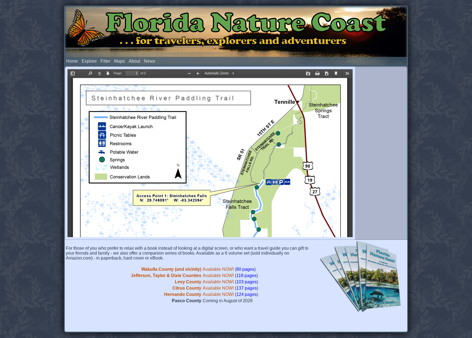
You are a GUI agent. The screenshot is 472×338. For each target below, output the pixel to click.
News (149, 61)
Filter (105, 61)
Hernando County (182, 294)
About (134, 61)
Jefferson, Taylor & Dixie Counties (166, 275)
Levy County (188, 281)
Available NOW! (218, 269)
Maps (119, 61)
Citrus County (186, 288)
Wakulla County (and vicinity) (171, 269)
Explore (89, 61)
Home (72, 61)
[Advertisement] (381, 153)
